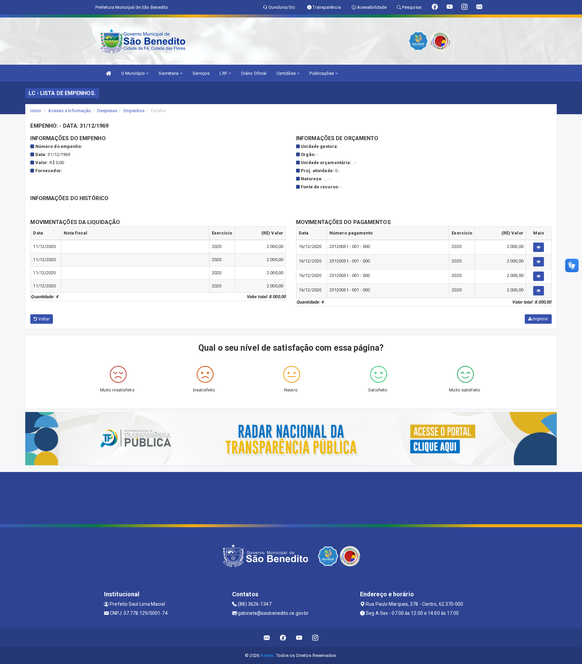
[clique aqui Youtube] (299, 638)
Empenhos (134, 110)
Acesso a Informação (69, 110)
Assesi (267, 655)
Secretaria (169, 73)
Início (35, 110)
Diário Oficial (253, 73)
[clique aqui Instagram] (315, 638)
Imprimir (540, 319)
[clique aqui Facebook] (283, 638)
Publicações (322, 73)
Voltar (43, 319)
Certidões (287, 73)
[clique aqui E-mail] (267, 638)
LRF (224, 73)
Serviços (201, 73)
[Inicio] (108, 73)
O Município (133, 73)
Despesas (107, 110)
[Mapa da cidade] (291, 497)
